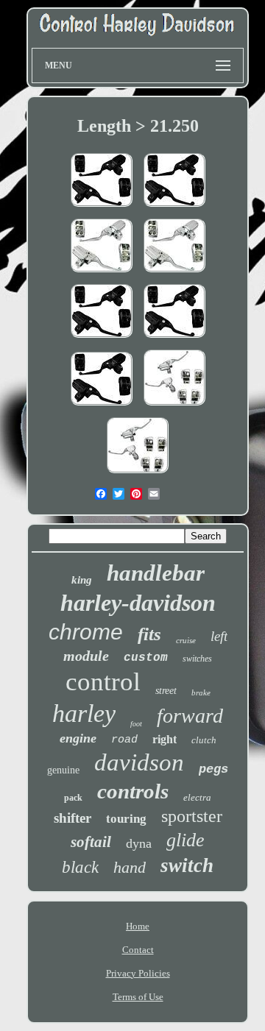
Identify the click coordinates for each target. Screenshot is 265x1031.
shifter (72, 818)
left (219, 636)
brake (201, 692)
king (81, 580)
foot (136, 724)
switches (197, 658)
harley (84, 713)
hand (129, 867)
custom (146, 658)
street (166, 690)
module (86, 656)
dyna (139, 843)
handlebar (156, 573)
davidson (139, 762)
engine (78, 738)
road (124, 740)
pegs (213, 769)
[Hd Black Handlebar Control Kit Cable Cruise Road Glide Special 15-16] (174, 207)
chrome (86, 632)
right (164, 739)
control (103, 681)
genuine (63, 770)
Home (137, 926)
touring (126, 819)
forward (190, 715)
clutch (203, 739)
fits (149, 634)
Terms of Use (138, 996)
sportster (191, 816)
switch (186, 865)
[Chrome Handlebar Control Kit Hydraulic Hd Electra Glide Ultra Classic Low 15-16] (174, 273)
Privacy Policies (138, 973)
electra (197, 797)
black (80, 867)
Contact (138, 949)
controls (133, 791)
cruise (186, 640)
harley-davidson (138, 602)
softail (91, 842)
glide (185, 840)
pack (73, 798)
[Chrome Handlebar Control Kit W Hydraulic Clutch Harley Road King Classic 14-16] (101, 273)
